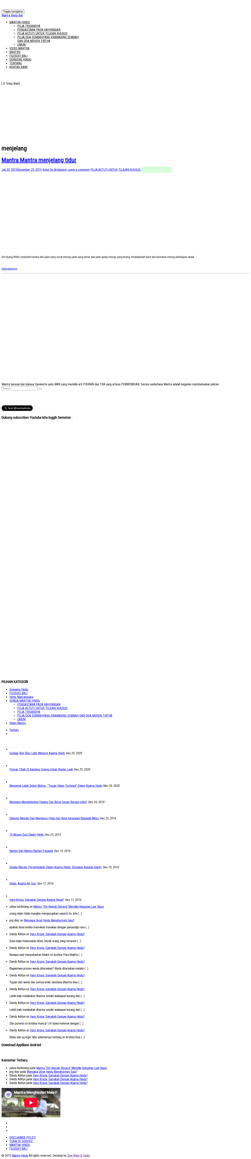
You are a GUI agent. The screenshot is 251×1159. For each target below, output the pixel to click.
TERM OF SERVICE (21, 1141)
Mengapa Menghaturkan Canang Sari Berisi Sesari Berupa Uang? (48, 802)
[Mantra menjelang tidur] (73, 251)
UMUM (21, 45)
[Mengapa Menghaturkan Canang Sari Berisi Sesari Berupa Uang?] (15, 798)
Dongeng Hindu (18, 689)
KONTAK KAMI (18, 67)
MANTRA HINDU (19, 22)
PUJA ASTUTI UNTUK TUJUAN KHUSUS (42, 33)
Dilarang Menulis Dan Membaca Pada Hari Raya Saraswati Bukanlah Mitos (54, 818)
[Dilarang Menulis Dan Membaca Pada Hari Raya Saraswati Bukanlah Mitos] (15, 814)
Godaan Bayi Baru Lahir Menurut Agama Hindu (37, 753)
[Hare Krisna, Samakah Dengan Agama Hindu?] (15, 896)
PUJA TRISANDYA (28, 26)
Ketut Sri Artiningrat (55, 170)
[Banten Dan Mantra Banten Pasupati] (15, 847)
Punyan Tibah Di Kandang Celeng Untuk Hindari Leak (41, 769)
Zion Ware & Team (78, 1155)
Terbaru (14, 730)
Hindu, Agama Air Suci (22, 883)
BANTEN (14, 52)
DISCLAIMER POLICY (22, 1137)
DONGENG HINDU (20, 59)
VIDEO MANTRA (19, 48)
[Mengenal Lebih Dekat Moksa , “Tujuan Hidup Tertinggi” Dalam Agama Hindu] (15, 782)
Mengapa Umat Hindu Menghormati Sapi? (49, 920)
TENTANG (15, 63)
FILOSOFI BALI (18, 56)
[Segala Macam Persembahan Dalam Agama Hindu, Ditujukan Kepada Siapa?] (15, 863)
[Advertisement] (119, 112)
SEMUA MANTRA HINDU (24, 701)
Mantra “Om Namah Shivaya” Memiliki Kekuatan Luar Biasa (68, 907)
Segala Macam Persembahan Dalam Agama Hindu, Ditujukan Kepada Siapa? (55, 867)
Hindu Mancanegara (21, 697)
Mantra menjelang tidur (39, 160)
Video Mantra (17, 723)
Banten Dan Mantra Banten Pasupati (31, 851)
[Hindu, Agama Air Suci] (15, 880)
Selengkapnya (9, 268)
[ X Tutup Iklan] (11, 83)
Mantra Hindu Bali (12, 15)
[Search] (40, 389)
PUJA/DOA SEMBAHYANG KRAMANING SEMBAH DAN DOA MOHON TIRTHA (48, 39)
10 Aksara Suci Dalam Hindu (26, 834)
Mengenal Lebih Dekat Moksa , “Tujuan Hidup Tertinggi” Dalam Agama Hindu (55, 786)
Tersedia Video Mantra (157, 170)
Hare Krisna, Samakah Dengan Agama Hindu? (36, 900)
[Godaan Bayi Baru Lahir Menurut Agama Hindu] (15, 749)
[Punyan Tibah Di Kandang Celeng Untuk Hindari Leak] (15, 766)
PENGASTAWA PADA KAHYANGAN (38, 30)
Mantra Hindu (20, 1155)
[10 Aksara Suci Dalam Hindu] (15, 831)
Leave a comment (78, 170)
